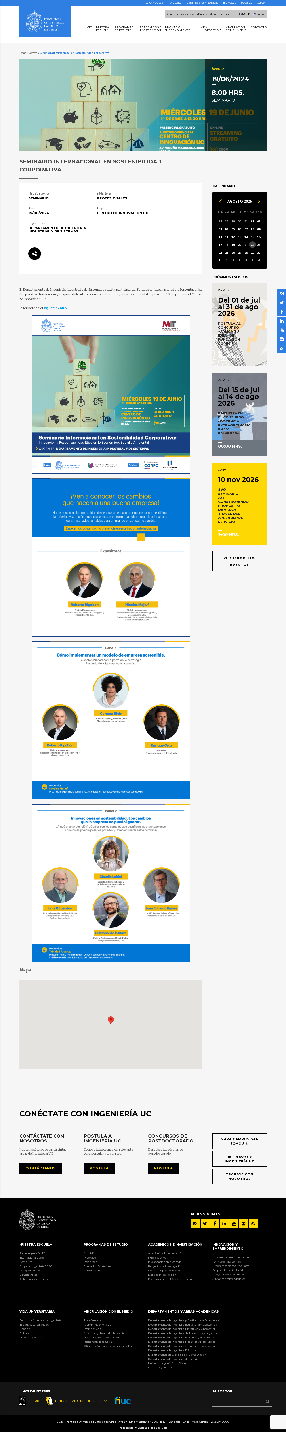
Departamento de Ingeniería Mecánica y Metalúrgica (182, 1341)
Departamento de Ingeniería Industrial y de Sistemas (181, 1337)
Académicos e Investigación (175, 1244)
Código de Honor (30, 1270)
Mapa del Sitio (158, 1427)
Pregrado (90, 1257)
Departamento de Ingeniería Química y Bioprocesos (181, 1346)
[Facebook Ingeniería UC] (214, 1223)
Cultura (24, 1333)
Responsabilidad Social (98, 1341)
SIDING (242, 14)
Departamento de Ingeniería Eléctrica (172, 1350)
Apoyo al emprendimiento (229, 1274)
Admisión (90, 1253)
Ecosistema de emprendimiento (232, 1257)
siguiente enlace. (56, 308)
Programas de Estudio (106, 1244)
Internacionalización (32, 1257)
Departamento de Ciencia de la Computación (177, 1354)
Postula (99, 1168)
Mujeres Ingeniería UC (33, 1337)
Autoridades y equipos (33, 1279)
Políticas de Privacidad (133, 1427)
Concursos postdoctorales (164, 1270)
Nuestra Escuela (35, 1244)
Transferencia (92, 1320)
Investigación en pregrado (164, 1261)
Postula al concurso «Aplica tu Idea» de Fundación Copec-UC (229, 333)
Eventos (32, 53)
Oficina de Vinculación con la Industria (108, 1346)
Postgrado (90, 1261)
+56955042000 (219, 1421)
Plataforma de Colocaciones (102, 1337)
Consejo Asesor (28, 1274)
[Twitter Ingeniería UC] (205, 1223)
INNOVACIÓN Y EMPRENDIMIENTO (228, 1246)
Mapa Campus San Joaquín (240, 1141)
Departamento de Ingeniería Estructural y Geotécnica (182, 1324)
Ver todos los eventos (239, 561)
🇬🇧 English (259, 14)
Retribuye (25, 1261)
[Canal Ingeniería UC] (233, 1223)
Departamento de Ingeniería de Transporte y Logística (182, 1333)
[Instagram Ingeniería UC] (195, 1223)
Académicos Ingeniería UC (165, 1253)
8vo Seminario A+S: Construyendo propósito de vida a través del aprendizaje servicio (233, 505)
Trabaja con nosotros (240, 1176)
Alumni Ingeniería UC (98, 1324)
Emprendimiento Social (227, 1270)
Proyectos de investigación (165, 1266)
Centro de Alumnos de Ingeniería (40, 1320)
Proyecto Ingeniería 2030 (35, 1266)
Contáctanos (40, 1168)
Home (22, 53)
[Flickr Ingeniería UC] (243, 1223)
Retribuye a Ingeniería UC (239, 1158)
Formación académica (226, 1261)
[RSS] (253, 1223)
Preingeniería (92, 1328)
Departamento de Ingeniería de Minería (173, 1359)
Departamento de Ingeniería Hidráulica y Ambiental (181, 1328)
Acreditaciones (93, 1270)
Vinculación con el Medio (108, 1311)
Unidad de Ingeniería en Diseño (167, 1363)
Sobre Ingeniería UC (32, 1253)
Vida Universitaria (37, 1311)
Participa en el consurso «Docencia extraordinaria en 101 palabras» (234, 423)
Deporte (24, 1328)
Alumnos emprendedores (228, 1278)
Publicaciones (157, 1257)
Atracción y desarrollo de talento (104, 1333)
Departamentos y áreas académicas (186, 14)
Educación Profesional (98, 1266)
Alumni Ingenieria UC (222, 14)
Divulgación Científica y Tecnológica (171, 1279)
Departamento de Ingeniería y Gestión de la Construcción (185, 1320)
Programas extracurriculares (230, 1265)
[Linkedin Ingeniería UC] (224, 1223)
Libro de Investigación (162, 1274)
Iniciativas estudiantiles (34, 1324)
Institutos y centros (160, 1367)
